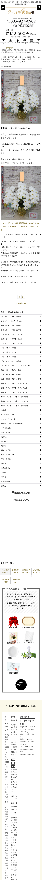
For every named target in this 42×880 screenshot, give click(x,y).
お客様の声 (22, 303)
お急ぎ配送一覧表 (5, 581)
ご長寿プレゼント (16, 581)
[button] (3, 7)
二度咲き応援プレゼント (26, 572)
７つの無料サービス (5, 571)
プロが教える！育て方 (37, 571)
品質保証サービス (16, 571)
